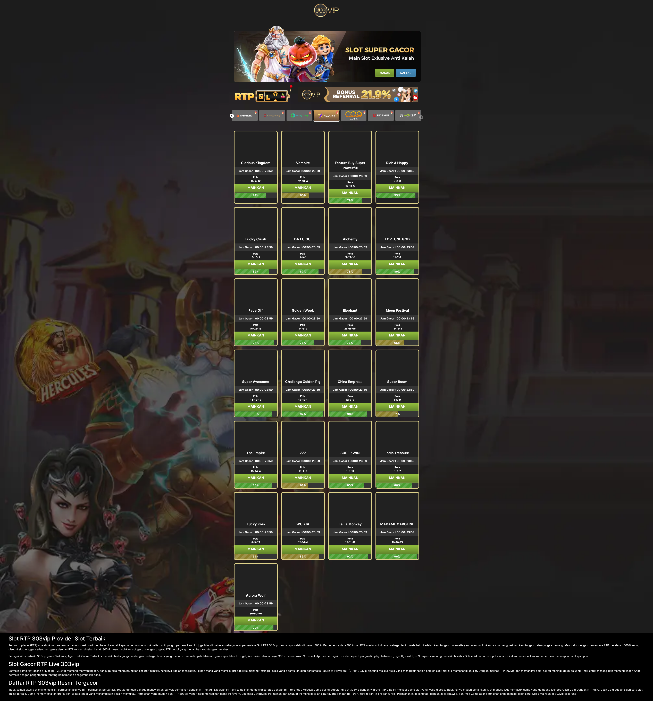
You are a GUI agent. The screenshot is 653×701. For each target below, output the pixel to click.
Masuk (385, 72)
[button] (232, 116)
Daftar (405, 72)
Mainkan (255, 188)
